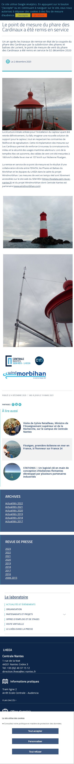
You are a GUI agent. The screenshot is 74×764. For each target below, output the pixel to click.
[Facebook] (13, 404)
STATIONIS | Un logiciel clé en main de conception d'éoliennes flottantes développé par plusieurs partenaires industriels (46, 472)
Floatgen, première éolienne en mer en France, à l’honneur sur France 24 (46, 447)
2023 (8, 549)
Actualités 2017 (14, 521)
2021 (8, 556)
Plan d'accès (8, 700)
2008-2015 (11, 577)
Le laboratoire (16, 596)
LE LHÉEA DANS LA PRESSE (19, 629)
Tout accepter (35, 731)
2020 (8, 559)
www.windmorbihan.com (27, 186)
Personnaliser (35, 741)
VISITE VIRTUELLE (15, 624)
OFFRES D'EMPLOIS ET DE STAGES (22, 619)
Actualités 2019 (14, 514)
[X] (16, 404)
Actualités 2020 (14, 510)
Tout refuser (35, 751)
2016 (8, 574)
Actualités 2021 (14, 507)
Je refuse (39, 15)
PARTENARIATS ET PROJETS (19, 614)
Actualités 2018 (14, 517)
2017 (8, 570)
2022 (8, 552)
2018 (8, 567)
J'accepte (23, 15)
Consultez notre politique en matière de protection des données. (33, 723)
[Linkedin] (19, 404)
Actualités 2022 (14, 503)
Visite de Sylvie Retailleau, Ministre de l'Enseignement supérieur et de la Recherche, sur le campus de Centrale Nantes (45, 427)
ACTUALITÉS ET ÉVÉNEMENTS (20, 604)
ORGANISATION (14, 609)
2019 (8, 563)
